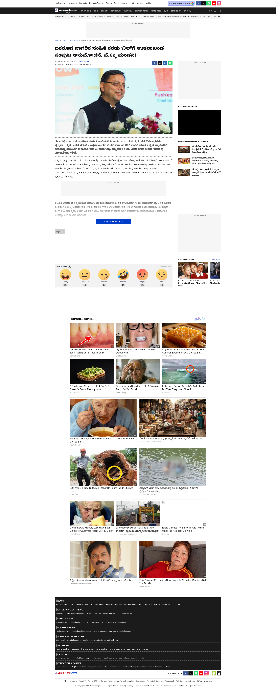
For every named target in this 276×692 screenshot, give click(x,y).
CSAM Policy (119, 681)
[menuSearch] (220, 11)
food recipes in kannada (90, 658)
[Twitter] (203, 3)
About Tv (82, 681)
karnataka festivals (140, 649)
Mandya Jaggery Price (124, 17)
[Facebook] (198, 3)
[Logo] (67, 10)
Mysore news (126, 604)
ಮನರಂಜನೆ (115, 11)
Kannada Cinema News (66, 613)
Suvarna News (82, 61)
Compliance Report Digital (191, 681)
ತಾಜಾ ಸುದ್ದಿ (86, 11)
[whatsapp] (208, 3)
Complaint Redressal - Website (140, 681)
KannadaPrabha (96, 3)
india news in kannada (142, 604)
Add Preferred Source (179, 3)
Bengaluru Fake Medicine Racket (172, 17)
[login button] (211, 11)
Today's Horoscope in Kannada (99, 17)
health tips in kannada (112, 658)
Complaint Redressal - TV (167, 681)
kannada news (62, 604)
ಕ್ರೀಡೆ (166, 11)
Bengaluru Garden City (145, 17)
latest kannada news (79, 604)
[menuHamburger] (215, 11)
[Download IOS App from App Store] (219, 673)
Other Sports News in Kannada (114, 622)
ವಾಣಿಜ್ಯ (187, 11)
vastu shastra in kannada (119, 649)
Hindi (132, 3)
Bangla (124, 3)
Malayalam (60, 3)
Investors (208, 681)
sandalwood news (107, 613)
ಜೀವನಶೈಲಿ (176, 11)
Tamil (116, 3)
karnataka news (96, 604)
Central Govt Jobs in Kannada (149, 667)
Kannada (83, 3)
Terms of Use (94, 681)
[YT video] (214, 3)
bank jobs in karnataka (97, 667)
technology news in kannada (68, 640)
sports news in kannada (66, 622)
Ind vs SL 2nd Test (76, 17)
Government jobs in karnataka (122, 667)
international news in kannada (167, 604)
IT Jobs (167, 667)
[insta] (219, 3)
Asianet (66, 673)
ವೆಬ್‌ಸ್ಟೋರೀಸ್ (141, 11)
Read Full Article (113, 221)
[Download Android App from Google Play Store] (214, 673)
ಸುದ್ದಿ (96, 11)
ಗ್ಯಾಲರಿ (104, 11)
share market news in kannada (93, 631)
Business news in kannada (67, 631)
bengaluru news (112, 604)
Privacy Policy (107, 681)
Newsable (72, 3)
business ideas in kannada (120, 631)
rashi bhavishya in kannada (67, 649)
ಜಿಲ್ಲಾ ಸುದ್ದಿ (156, 11)
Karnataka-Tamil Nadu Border (201, 17)
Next (219, 16)
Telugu (109, 3)
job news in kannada (65, 667)
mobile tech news (90, 640)
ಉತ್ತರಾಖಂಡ (60, 232)
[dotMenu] (196, 10)
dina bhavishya (86, 649)
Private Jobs (80, 667)
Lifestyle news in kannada (67, 658)
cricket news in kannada (88, 622)
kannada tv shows (124, 613)
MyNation (150, 3)
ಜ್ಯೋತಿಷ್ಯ (127, 11)
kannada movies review (87, 613)
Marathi (140, 3)
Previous (215, 16)
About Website (70, 681)
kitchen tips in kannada (134, 658)
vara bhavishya (101, 649)
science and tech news (109, 640)
